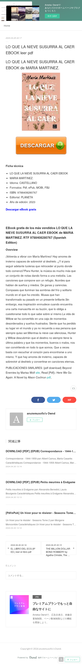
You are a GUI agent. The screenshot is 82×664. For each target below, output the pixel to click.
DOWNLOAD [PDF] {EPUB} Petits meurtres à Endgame (40, 482)
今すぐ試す (52, 16)
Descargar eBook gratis (21, 209)
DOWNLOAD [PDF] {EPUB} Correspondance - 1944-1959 (42, 451)
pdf (49, 377)
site (38, 372)
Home (7, 25)
